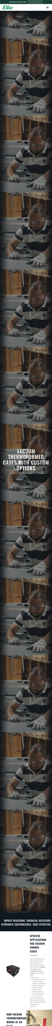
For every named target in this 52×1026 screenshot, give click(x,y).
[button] (47, 7)
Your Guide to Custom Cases (18, 2)
